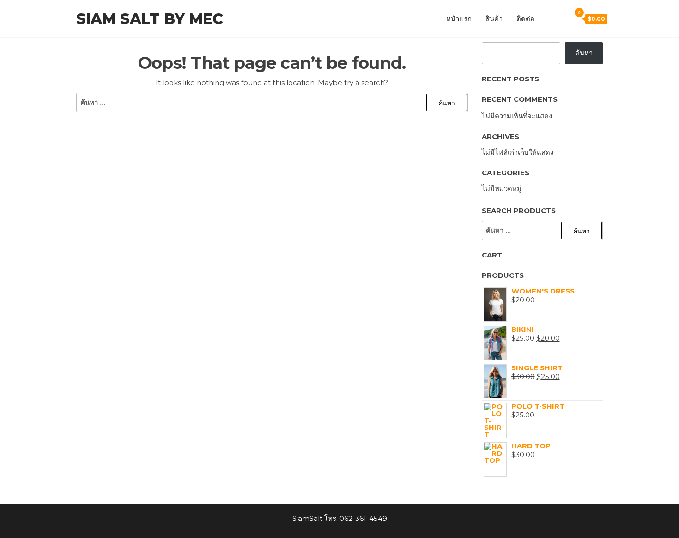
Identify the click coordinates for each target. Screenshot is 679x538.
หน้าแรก (459, 18)
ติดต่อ (525, 18)
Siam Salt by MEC (149, 19)
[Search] (561, 18)
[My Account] (548, 18)
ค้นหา (584, 53)
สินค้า (494, 18)
